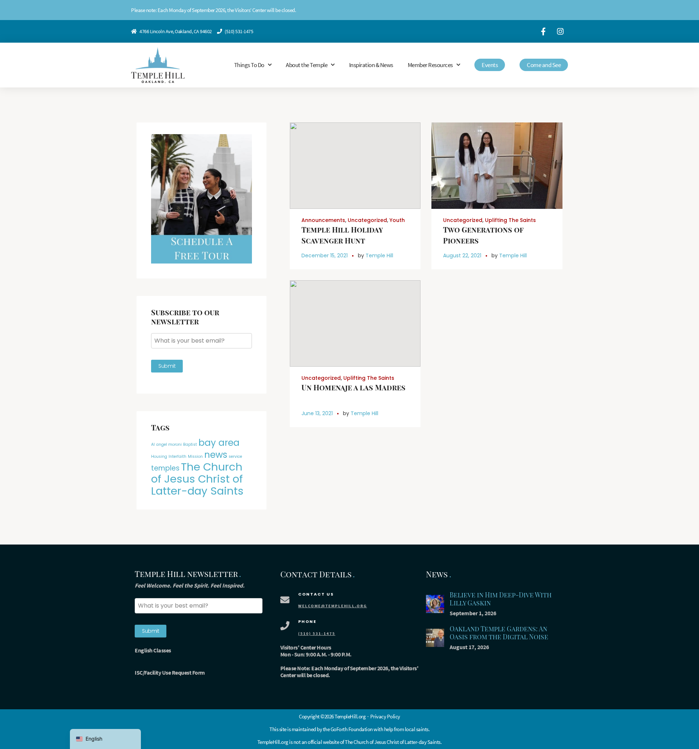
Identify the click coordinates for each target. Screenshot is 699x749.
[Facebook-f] (543, 31)
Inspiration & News (371, 65)
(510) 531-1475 (239, 31)
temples (165, 468)
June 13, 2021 (317, 413)
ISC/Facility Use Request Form (170, 672)
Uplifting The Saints (510, 220)
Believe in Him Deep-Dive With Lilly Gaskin (501, 599)
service (235, 456)
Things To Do (249, 65)
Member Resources (430, 65)
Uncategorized (367, 220)
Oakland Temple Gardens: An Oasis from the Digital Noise (499, 632)
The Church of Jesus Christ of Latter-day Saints (197, 478)
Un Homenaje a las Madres (353, 387)
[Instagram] (560, 31)
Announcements (323, 220)
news (215, 454)
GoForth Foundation (352, 729)
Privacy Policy (385, 716)
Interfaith (177, 456)
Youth (397, 220)
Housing (159, 456)
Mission (195, 456)
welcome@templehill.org (332, 605)
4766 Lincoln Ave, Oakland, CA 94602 (175, 31)
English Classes (153, 650)
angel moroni (169, 444)
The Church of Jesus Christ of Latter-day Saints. (393, 741)
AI (153, 444)
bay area (219, 442)
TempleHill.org (272, 741)
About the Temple (306, 65)
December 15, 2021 (324, 255)
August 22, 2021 (462, 255)
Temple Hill (379, 255)
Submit (166, 366)
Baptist (190, 444)
